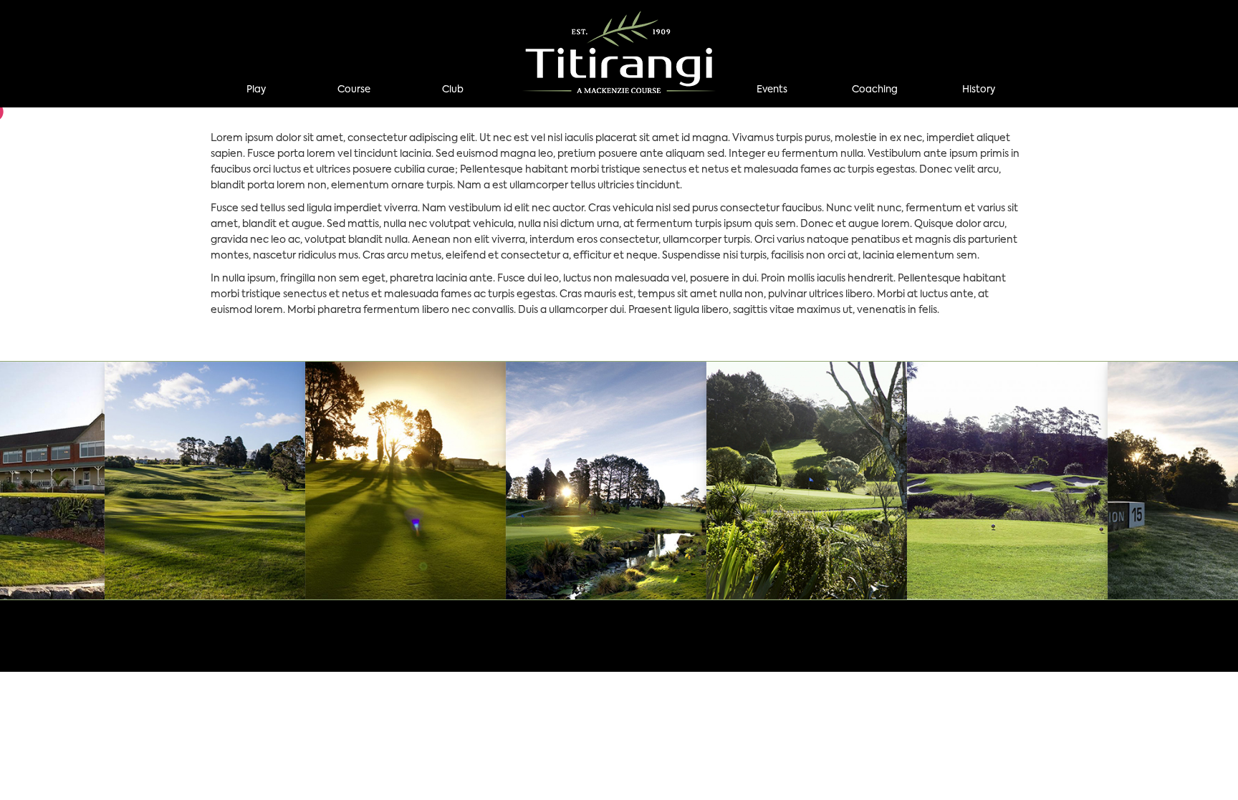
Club (453, 90)
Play (256, 90)
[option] (405, 480)
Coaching (875, 90)
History (978, 90)
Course (353, 90)
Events (772, 90)
